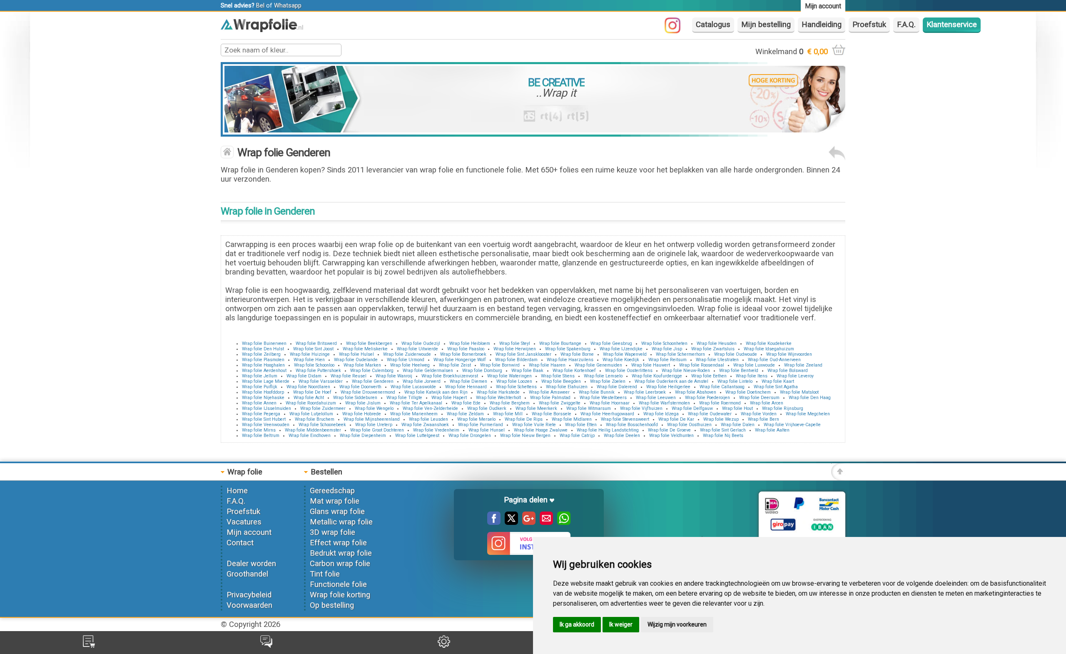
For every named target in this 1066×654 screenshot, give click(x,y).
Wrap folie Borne (577, 354)
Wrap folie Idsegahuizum (769, 349)
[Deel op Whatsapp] (561, 522)
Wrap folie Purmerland (480, 424)
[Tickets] (266, 645)
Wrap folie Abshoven (695, 392)
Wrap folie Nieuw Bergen (525, 435)
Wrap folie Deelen (622, 435)
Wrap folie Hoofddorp (263, 392)
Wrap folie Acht (309, 397)
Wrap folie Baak (527, 370)
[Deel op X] (509, 522)
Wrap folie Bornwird (500, 365)
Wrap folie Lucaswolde (413, 386)
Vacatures (244, 522)
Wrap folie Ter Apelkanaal (416, 403)
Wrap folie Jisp (667, 349)
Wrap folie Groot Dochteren (377, 430)
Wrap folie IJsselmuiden (266, 408)
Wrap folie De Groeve (669, 430)
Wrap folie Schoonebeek (322, 424)
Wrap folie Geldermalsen (428, 370)
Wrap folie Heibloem (469, 343)
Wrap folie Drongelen (469, 435)
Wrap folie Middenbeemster (313, 430)
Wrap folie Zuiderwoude (407, 354)
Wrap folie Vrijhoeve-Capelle (792, 424)
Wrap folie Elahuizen (567, 386)
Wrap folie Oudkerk (486, 408)
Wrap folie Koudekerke (769, 343)
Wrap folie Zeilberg (261, 354)
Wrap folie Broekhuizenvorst (449, 376)
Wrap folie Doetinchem (748, 392)
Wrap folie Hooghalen (263, 365)
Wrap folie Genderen (373, 381)
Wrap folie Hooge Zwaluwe (541, 430)
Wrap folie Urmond (405, 359)
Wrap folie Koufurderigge (657, 376)
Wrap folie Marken (362, 365)
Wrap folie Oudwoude (735, 354)
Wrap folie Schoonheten (664, 343)
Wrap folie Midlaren (572, 419)
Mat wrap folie (334, 501)
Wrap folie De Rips (524, 419)
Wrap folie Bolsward (787, 370)
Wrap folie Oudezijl (420, 343)
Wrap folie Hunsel (486, 430)
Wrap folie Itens (751, 376)
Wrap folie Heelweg (410, 365)
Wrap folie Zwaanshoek (425, 424)
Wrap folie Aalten (772, 430)
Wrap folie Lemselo (603, 376)
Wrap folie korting (340, 594)
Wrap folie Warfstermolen (664, 403)
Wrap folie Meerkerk (536, 408)
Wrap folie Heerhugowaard (607, 414)
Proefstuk (869, 24)
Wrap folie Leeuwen (656, 397)
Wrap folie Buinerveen (264, 343)
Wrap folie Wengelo (374, 408)
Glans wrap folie (337, 511)
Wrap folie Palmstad (550, 397)
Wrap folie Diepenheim (363, 435)
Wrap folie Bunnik (597, 392)
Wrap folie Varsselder (321, 381)
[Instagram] (677, 30)
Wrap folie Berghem (510, 403)
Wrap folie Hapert (449, 397)
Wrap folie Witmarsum (588, 408)
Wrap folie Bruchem (314, 419)
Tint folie (325, 574)
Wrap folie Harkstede (498, 392)
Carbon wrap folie (340, 563)
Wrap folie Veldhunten (671, 435)
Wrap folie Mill (508, 414)
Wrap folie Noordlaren (308, 386)
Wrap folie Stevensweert (625, 419)
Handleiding (822, 24)
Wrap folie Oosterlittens (629, 370)
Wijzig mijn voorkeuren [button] (677, 624)
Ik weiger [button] (621, 624)
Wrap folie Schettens (516, 386)
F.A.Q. (906, 24)
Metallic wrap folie (341, 522)
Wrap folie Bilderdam (516, 359)
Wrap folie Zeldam (465, 414)
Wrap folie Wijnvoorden (789, 354)
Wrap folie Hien (309, 359)
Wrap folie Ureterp (373, 424)
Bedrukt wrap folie (341, 553)
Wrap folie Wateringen (509, 376)
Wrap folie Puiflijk (259, 386)
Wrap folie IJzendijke (621, 349)
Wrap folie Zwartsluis (713, 349)
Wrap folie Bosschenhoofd (632, 424)
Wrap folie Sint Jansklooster (523, 354)
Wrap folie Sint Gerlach (723, 430)
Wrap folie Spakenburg (567, 349)
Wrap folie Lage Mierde (265, 381)
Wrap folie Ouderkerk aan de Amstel (671, 381)
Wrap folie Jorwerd (422, 381)
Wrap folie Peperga (261, 414)
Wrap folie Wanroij (394, 376)
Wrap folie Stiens (558, 376)
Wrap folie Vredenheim (436, 430)
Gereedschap (332, 490)
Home (237, 490)
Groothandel (247, 574)
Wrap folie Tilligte (404, 397)
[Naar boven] (838, 477)
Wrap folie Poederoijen (707, 397)
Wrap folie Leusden (428, 419)
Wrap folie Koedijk (621, 359)
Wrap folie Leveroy (795, 376)
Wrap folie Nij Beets (723, 435)
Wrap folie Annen (259, 403)
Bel (260, 5)
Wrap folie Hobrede (361, 414)
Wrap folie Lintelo (734, 381)
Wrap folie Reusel (348, 376)
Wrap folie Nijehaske (263, 397)
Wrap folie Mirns (259, 430)
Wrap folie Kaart (778, 381)
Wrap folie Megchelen (808, 414)
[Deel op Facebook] (494, 522)
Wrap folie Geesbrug (611, 343)
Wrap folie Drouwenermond (368, 392)
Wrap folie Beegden (561, 381)
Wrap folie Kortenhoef (574, 370)
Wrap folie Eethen (709, 376)
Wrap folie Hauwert (650, 365)
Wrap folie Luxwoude (754, 365)
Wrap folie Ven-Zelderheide (430, 408)
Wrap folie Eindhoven (310, 435)
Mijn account (249, 532)
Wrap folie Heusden (717, 343)
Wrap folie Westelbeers (603, 397)
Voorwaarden (249, 605)
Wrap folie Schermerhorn (680, 354)
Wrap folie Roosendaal (701, 365)
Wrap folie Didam (303, 376)
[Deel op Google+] (526, 522)
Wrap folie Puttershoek (318, 370)
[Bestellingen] (89, 645)
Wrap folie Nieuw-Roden (686, 370)
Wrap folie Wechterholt (498, 397)
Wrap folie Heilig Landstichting (608, 430)
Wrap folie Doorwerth (360, 386)
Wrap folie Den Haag (810, 397)
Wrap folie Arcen (766, 403)
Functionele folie (338, 584)
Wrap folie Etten (581, 424)
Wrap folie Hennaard (466, 386)
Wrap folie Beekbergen (369, 343)
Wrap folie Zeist (455, 365)
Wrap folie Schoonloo (314, 365)
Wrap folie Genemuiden (598, 365)
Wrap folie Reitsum (667, 359)
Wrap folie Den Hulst (263, 349)
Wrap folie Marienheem (414, 414)
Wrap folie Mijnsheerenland (372, 419)
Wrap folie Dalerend (617, 386)
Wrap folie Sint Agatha (776, 386)
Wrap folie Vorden (759, 414)
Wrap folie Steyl (514, 343)
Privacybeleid (249, 594)
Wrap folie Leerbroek (645, 392)
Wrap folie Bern (763, 419)
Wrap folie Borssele (551, 414)
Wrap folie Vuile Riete (534, 424)
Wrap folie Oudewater (710, 414)
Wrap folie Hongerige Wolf (459, 359)
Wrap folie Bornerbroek (463, 354)
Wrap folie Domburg (482, 370)
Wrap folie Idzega (661, 414)
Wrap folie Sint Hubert (264, 419)
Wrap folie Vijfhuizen (641, 408)
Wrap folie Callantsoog (722, 386)
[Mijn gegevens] (444, 645)
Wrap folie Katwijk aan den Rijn (436, 392)
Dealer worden (251, 563)
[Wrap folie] (262, 29)
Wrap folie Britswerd (316, 343)
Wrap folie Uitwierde (417, 349)
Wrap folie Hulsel (356, 354)
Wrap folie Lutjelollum (311, 414)
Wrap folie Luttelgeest (417, 435)
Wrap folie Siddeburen (355, 397)
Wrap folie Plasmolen (263, 359)
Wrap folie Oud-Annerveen (774, 359)
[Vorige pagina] (837, 157)
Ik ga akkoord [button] (577, 624)
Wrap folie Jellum (259, 376)
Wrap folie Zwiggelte (559, 403)
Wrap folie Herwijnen (514, 349)
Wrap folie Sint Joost (313, 349)
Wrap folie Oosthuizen (689, 424)
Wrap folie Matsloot (799, 392)
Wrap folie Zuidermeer (323, 408)
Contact (240, 542)
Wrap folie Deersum (759, 397)
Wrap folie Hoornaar (610, 403)
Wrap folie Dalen (738, 424)
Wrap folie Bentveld (738, 370)
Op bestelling (332, 605)
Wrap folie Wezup (721, 419)
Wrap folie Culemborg (372, 370)
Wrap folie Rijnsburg (782, 408)
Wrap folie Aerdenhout (264, 370)
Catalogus (713, 24)
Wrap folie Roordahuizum (311, 403)
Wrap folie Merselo (476, 419)
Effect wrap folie (338, 542)
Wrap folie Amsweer (549, 392)
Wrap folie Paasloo (465, 349)
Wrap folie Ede (466, 403)
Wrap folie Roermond (720, 403)
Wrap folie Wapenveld (625, 354)
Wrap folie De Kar (676, 419)
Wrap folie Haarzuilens (570, 359)
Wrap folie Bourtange (560, 343)
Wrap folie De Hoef (312, 392)
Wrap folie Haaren (547, 365)
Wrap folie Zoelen (607, 381)
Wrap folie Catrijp (577, 435)
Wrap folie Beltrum (260, 435)
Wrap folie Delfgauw (692, 408)
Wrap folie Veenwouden (265, 424)
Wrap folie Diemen (468, 381)
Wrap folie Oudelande (356, 359)
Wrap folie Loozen (514, 381)
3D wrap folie (332, 532)
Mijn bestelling (766, 24)
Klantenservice (952, 24)
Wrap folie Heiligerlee (668, 386)
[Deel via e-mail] (544, 522)
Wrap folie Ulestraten (717, 359)
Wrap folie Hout (737, 408)
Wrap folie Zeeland (803, 365)
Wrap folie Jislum (363, 403)
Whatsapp (287, 5)
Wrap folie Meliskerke (365, 349)
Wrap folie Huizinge (310, 354)
